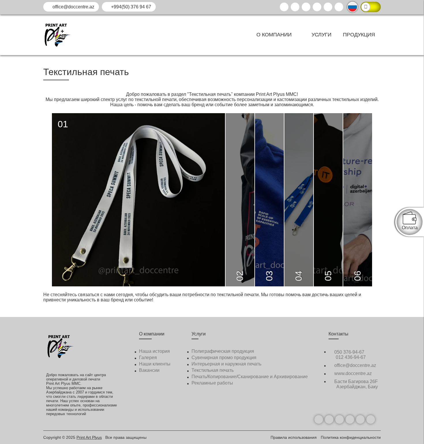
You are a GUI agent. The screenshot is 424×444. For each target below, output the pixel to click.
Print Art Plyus (89, 437)
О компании (274, 35)
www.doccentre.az (352, 373)
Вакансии (149, 370)
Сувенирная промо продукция (224, 357)
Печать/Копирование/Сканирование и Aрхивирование (250, 376)
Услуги (321, 35)
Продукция (359, 35)
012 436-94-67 (351, 357)
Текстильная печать (213, 370)
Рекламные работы (212, 382)
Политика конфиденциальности (351, 437)
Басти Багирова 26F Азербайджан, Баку (355, 384)
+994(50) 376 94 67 (130, 6)
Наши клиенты (154, 363)
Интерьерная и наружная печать (226, 363)
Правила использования (294, 437)
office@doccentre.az (72, 6)
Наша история (154, 351)
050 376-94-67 (348, 352)
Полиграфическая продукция (223, 351)
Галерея (148, 357)
